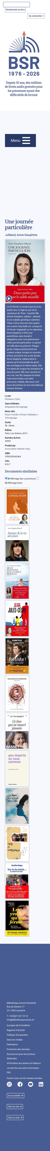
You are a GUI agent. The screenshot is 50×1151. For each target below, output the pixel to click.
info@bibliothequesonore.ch (20, 1019)
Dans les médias (15, 1039)
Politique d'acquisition (17, 1035)
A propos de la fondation (18, 1025)
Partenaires (12, 1044)
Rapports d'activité (16, 1030)
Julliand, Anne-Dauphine (21, 235)
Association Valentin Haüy (17, 449)
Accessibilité (14, 1095)
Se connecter (35, 16)
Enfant (23, 414)
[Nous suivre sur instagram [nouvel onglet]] (9, 1084)
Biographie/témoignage (16, 407)
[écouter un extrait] (9, 299)
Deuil (7, 414)
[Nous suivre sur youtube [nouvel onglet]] (30, 1084)
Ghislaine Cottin (12, 399)
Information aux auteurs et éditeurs (24, 1063)
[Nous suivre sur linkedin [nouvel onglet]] (41, 1084)
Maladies (32, 414)
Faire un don (14, 1117)
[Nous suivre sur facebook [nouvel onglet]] (20, 1084)
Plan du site (13, 1106)
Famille (15, 414)
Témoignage (11, 418)
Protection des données (18, 1049)
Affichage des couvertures (23, 478)
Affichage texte (14, 483)
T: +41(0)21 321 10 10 (17, 1016)
